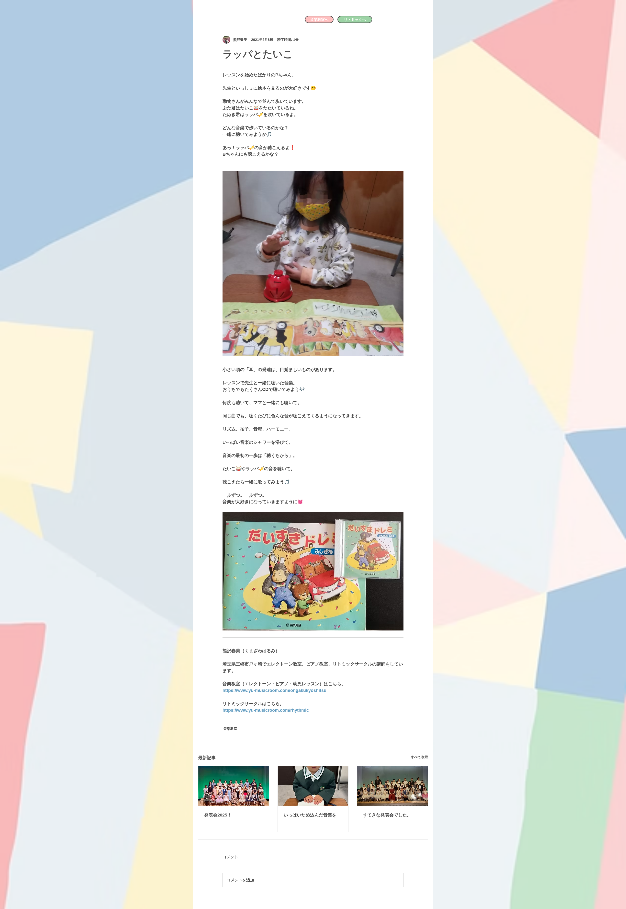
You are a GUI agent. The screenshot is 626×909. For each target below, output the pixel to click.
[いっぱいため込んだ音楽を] (313, 786)
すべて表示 (419, 757)
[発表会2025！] (233, 786)
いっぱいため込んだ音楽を (310, 815)
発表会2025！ (218, 815)
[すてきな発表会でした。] (392, 786)
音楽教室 (230, 729)
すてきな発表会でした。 (387, 815)
